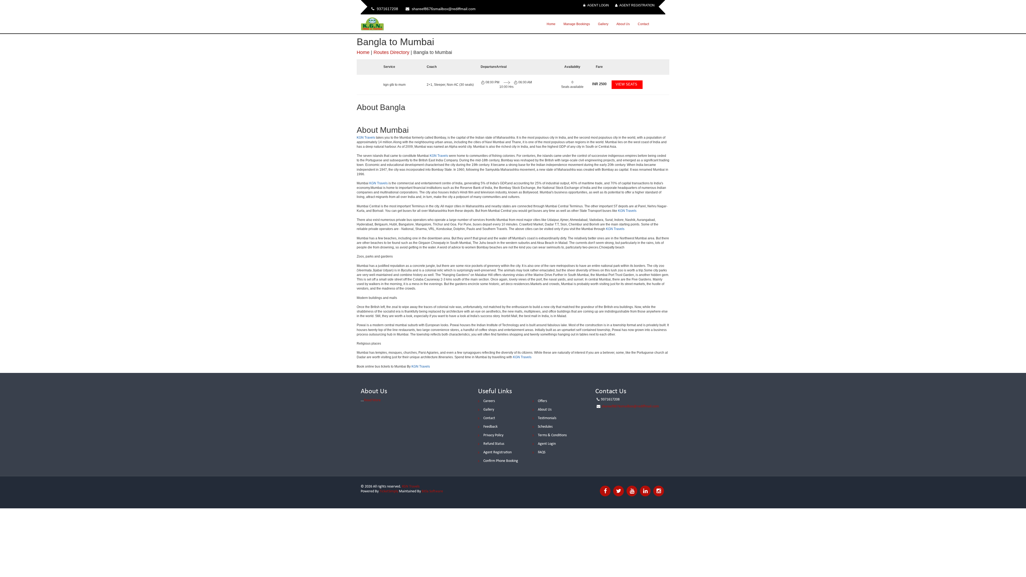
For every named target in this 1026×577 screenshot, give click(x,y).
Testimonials (547, 418)
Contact (643, 24)
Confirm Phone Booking (500, 461)
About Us (623, 24)
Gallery (603, 24)
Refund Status (493, 444)
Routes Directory (391, 52)
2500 (599, 84)
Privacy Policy (493, 435)
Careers (489, 401)
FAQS (541, 452)
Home (551, 24)
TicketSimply (388, 491)
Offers (542, 401)
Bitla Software (432, 491)
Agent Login (598, 5)
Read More (372, 400)
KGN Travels (366, 137)
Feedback (490, 427)
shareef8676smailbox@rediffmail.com (630, 406)
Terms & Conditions (552, 435)
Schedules (545, 427)
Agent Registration (637, 5)
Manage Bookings (576, 24)
